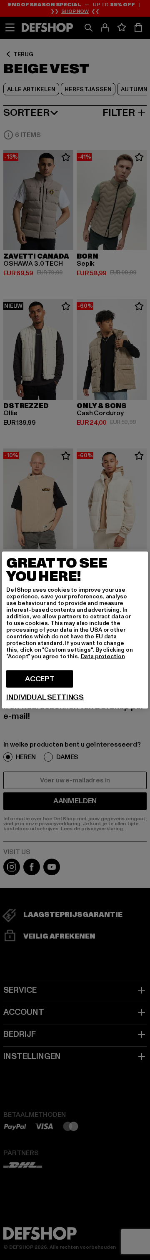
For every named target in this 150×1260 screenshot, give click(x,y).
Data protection (103, 656)
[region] (75, 630)
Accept (40, 679)
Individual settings (45, 697)
